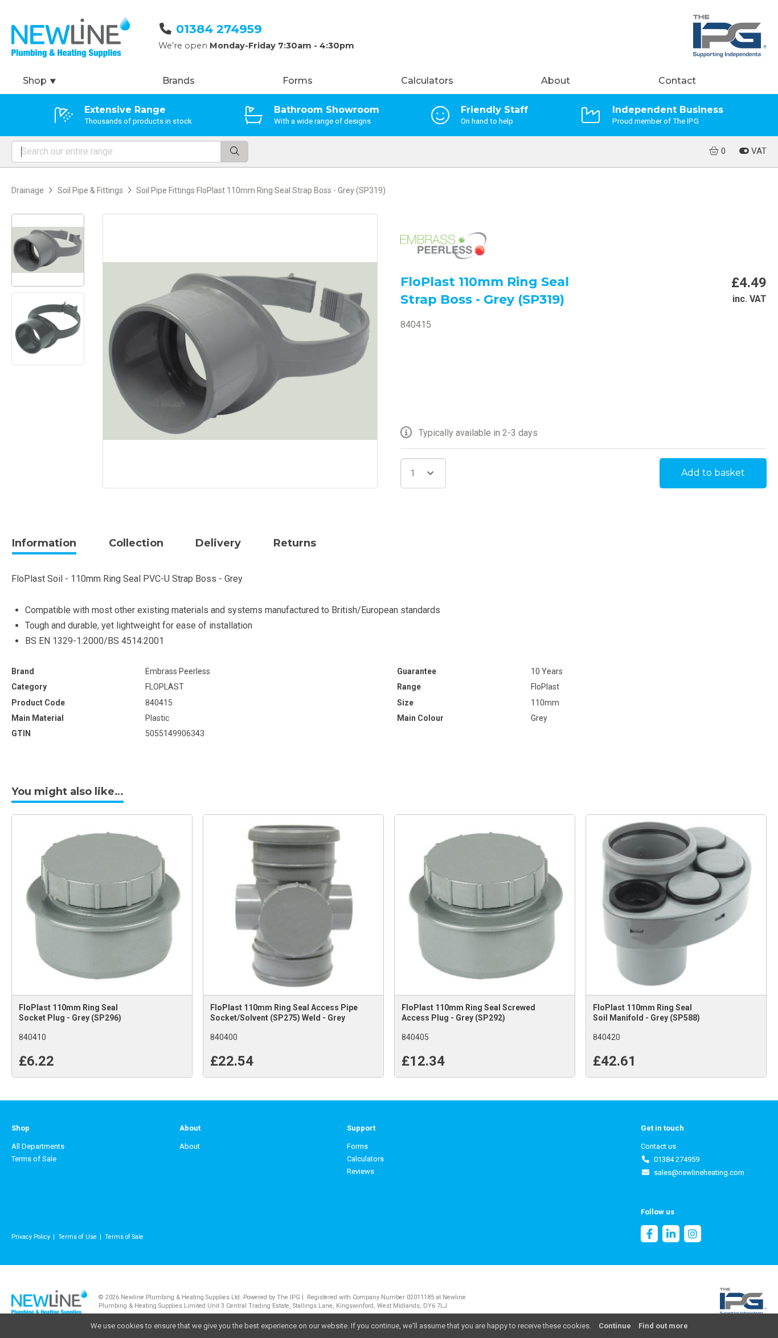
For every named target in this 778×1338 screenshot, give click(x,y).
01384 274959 (219, 29)
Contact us (658, 1146)
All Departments (37, 1146)
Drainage (27, 190)
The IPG (288, 1297)
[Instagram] (692, 1235)
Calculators (427, 80)
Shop (40, 80)
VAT (758, 151)
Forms (297, 80)
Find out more (663, 1325)
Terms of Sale (33, 1159)
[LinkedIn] (670, 1235)
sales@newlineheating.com (697, 1172)
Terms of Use (77, 1237)
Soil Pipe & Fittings (90, 190)
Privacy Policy (30, 1237)
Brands (178, 80)
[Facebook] (649, 1235)
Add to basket (713, 472)
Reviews (360, 1171)
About (555, 80)
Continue (615, 1325)
